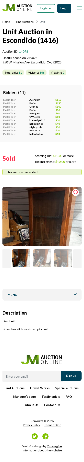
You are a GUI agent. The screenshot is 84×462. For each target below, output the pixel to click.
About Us (31, 405)
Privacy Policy (31, 425)
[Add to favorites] (75, 192)
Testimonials (51, 396)
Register (46, 8)
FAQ (68, 396)
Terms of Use (52, 425)
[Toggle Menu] (79, 7)
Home (6, 21)
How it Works (40, 388)
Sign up (71, 375)
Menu (12, 294)
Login (64, 8)
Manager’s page (24, 396)
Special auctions (66, 388)
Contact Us (52, 405)
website (56, 450)
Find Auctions (25, 21)
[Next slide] (77, 258)
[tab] (42, 218)
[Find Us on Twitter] (35, 436)
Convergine (54, 446)
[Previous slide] (6, 258)
